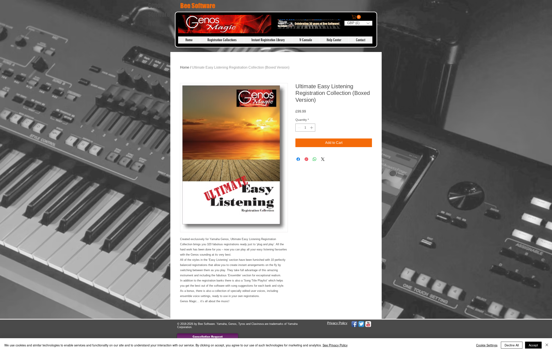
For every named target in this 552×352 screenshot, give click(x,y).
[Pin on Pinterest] (306, 159)
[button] (357, 17)
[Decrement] (298, 127)
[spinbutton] (305, 127)
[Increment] (312, 127)
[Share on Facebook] (298, 159)
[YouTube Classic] (368, 324)
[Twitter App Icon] (361, 324)
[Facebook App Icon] (354, 324)
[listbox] (358, 23)
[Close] (546, 345)
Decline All (512, 345)
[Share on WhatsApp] (314, 159)
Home (184, 67)
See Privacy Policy (335, 345)
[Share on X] (322, 159)
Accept (533, 345)
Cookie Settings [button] (486, 345)
